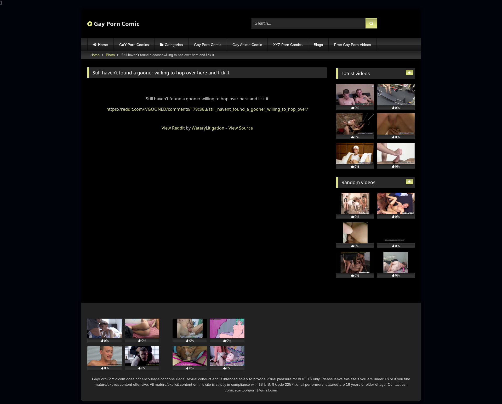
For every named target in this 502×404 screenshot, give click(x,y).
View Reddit (173, 128)
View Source (241, 128)
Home (103, 45)
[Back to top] (486, 389)
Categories (174, 45)
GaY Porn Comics (134, 45)
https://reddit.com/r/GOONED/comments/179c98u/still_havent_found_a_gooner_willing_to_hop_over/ (207, 109)
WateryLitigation (208, 128)
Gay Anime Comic (247, 45)
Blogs (318, 45)
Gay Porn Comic (115, 23)
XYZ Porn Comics (288, 45)
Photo (110, 55)
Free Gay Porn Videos (352, 45)
